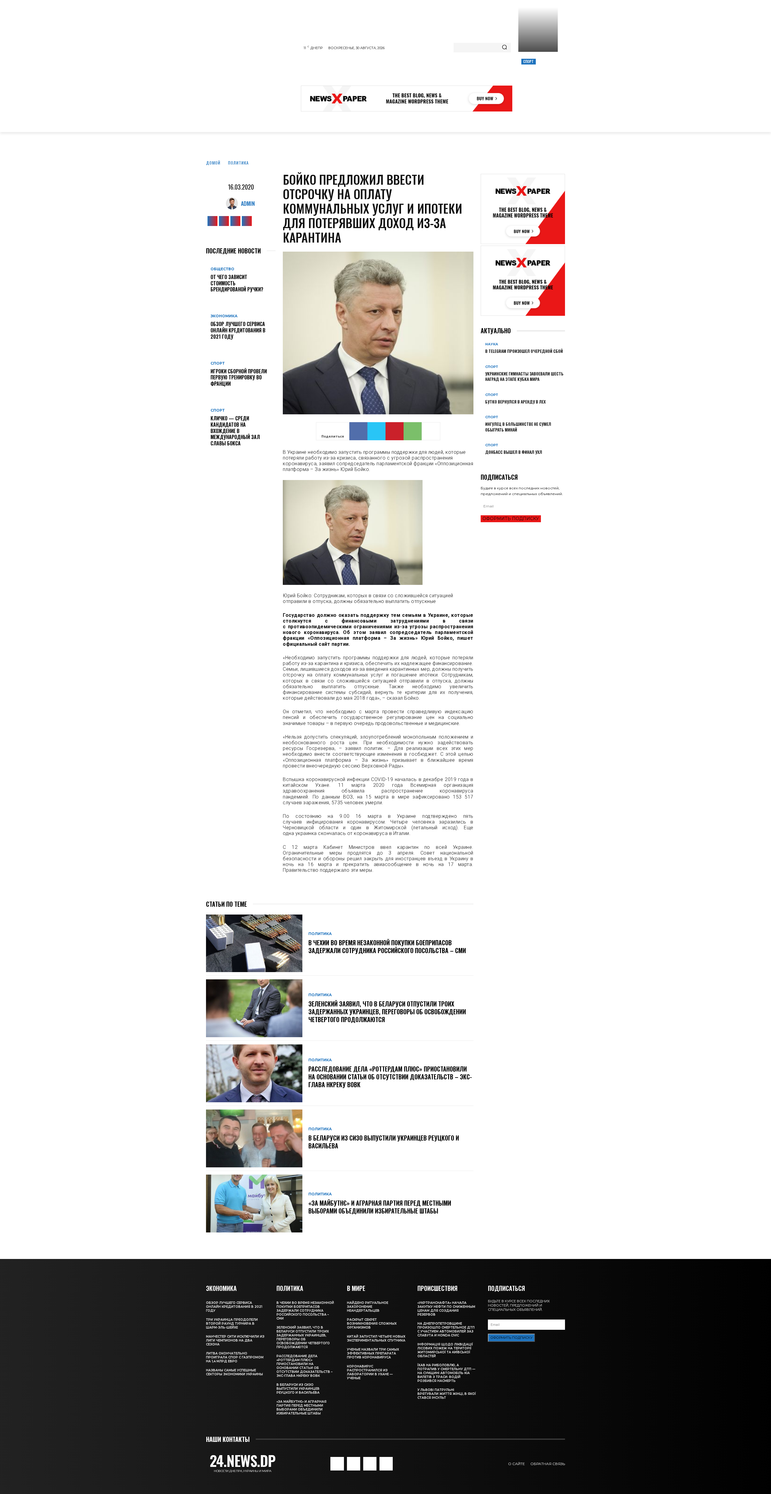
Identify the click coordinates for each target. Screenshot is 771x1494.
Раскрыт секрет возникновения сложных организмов (372, 1323)
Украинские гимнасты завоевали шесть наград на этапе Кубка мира (524, 376)
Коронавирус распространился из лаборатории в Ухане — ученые (370, 1372)
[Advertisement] (410, 70)
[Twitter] (235, 221)
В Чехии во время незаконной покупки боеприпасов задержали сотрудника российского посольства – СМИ (387, 946)
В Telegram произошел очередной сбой (524, 351)
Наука (491, 344)
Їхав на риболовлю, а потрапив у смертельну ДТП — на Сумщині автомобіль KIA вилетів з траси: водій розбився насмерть (446, 1373)
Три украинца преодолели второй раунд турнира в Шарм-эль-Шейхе (232, 1323)
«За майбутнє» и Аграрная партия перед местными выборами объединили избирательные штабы (379, 1206)
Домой (213, 162)
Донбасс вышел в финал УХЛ (513, 452)
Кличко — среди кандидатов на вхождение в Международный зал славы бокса (235, 431)
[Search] (504, 47)
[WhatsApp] (413, 431)
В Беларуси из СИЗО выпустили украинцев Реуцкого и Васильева (383, 1141)
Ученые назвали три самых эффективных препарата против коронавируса (373, 1353)
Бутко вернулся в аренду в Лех (515, 401)
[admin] (233, 203)
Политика (238, 162)
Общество (222, 269)
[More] (431, 431)
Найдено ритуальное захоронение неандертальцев (367, 1307)
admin (248, 203)
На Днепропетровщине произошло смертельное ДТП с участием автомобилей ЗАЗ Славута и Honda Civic (446, 1329)
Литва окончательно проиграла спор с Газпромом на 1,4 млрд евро (235, 1357)
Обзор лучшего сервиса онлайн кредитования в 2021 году (238, 330)
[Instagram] (224, 221)
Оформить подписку (510, 518)
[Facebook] (212, 221)
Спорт (528, 61)
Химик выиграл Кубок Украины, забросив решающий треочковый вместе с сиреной (537, 82)
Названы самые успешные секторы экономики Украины (234, 1372)
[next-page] (485, 461)
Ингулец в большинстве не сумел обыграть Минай (518, 426)
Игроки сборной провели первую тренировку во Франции (239, 378)
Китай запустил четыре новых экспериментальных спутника (376, 1338)
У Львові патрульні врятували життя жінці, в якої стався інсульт (446, 1394)
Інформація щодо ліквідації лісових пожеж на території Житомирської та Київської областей (445, 1350)
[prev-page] (482, 461)
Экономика (224, 316)
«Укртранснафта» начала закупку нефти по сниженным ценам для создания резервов (446, 1309)
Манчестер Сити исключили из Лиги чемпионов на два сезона (235, 1340)
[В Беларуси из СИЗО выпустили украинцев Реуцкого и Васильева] (254, 1138)
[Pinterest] (395, 431)
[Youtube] (247, 221)
